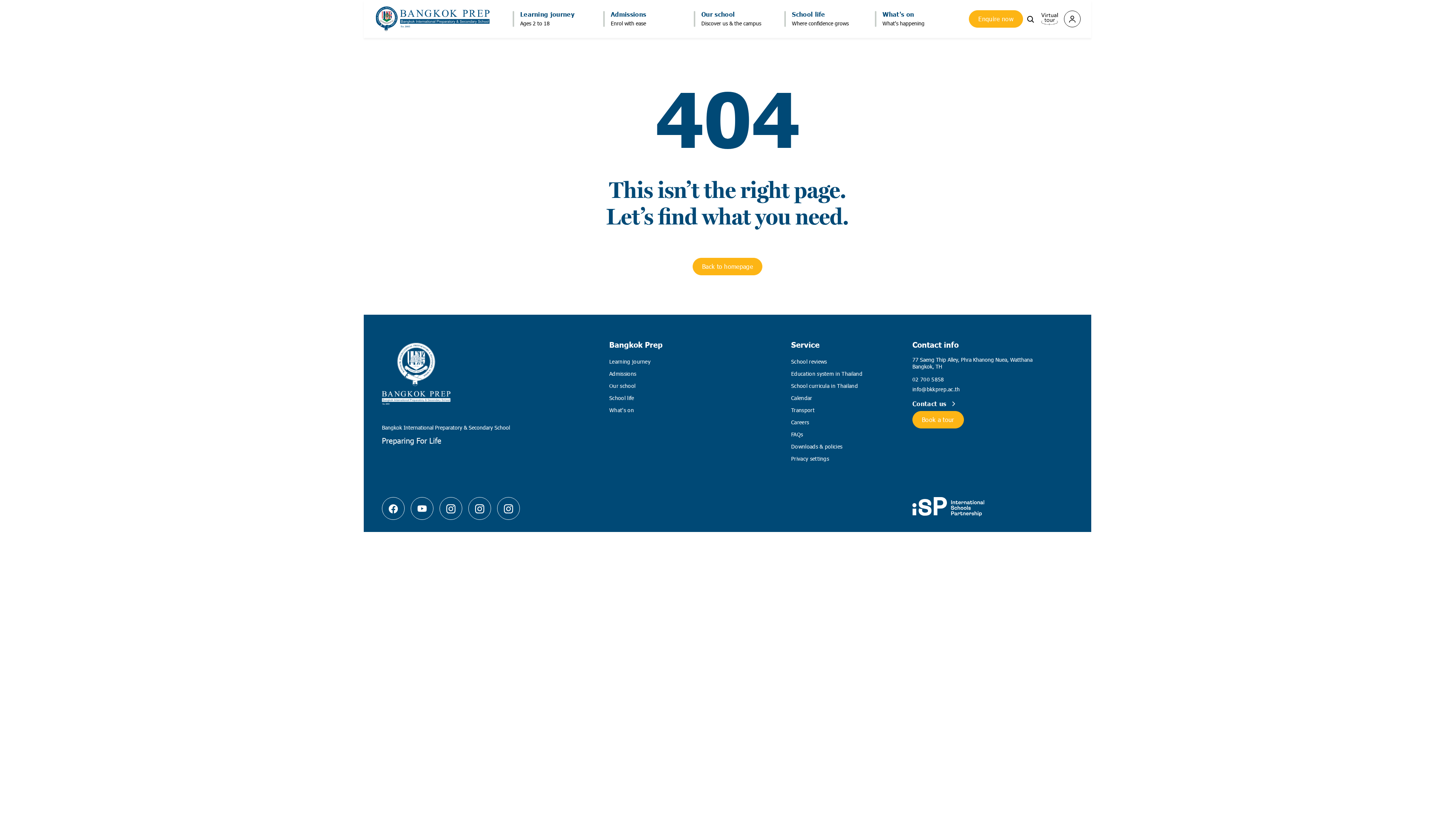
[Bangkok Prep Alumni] (508, 508)
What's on (621, 410)
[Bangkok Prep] (451, 508)
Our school (622, 385)
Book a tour (938, 420)
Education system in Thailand (826, 373)
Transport (803, 410)
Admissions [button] (628, 14)
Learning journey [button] (547, 14)
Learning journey (630, 361)
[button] (1030, 18)
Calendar (801, 398)
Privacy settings (810, 458)
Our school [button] (718, 14)
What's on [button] (898, 14)
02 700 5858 (928, 379)
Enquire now (996, 19)
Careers (800, 422)
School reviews (809, 361)
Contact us (930, 403)
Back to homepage (727, 266)
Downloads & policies (816, 446)
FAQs (797, 434)
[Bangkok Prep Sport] (479, 508)
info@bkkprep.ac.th (936, 389)
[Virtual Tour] (1049, 18)
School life (621, 398)
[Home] (433, 18)
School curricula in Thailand (824, 385)
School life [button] (808, 14)
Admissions (622, 373)
